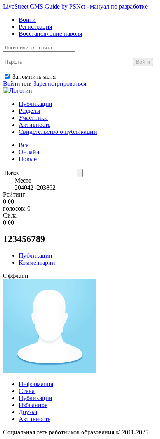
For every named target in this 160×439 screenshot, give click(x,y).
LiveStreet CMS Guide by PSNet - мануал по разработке (75, 6)
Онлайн (29, 152)
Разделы (29, 110)
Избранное (33, 405)
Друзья (28, 412)
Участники (33, 117)
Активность (34, 124)
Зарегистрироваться (59, 83)
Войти (27, 19)
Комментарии (37, 262)
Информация (36, 384)
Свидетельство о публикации (58, 131)
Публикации (35, 103)
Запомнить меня (33, 76)
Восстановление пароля (50, 33)
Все (23, 145)
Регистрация (35, 26)
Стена (27, 391)
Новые (28, 159)
